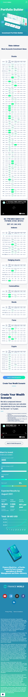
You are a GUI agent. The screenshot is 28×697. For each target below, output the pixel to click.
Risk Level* (10, 483)
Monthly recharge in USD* (7, 466)
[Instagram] (17, 596)
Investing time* (5, 474)
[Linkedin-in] (14, 602)
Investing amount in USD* (7, 457)
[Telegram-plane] (11, 596)
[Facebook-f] (23, 596)
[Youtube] (5, 596)
